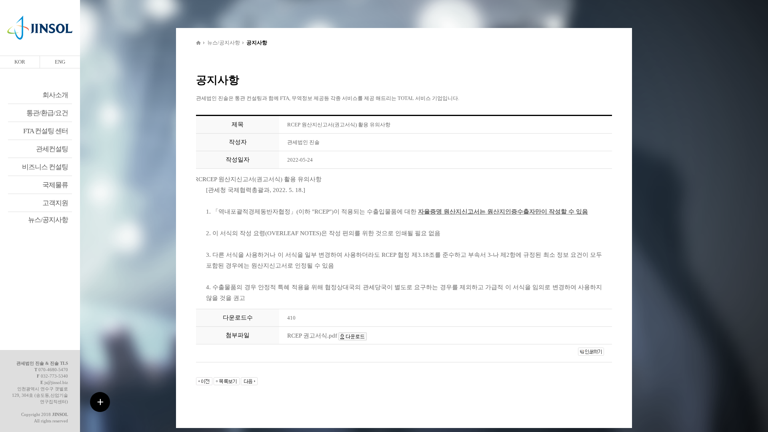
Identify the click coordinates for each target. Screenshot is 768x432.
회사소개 (55, 95)
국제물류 (55, 185)
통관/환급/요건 (47, 113)
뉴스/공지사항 (48, 220)
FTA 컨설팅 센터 (45, 131)
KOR (19, 62)
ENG (60, 62)
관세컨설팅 (52, 149)
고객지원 (55, 203)
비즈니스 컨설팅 (45, 167)
